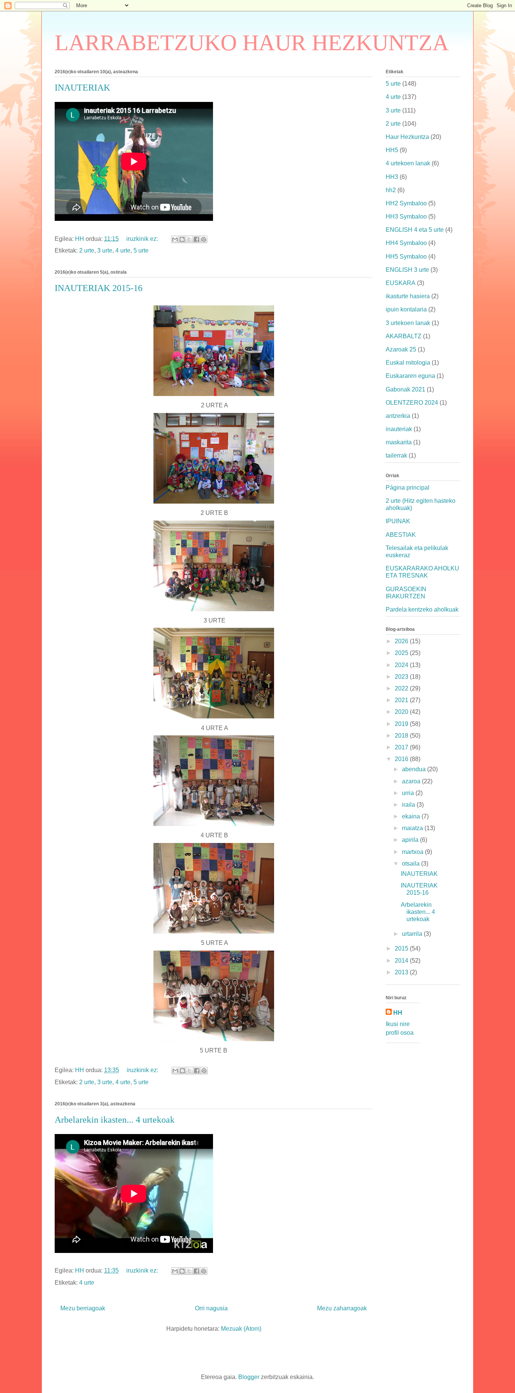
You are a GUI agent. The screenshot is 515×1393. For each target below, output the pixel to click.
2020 (402, 712)
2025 (402, 653)
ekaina (412, 816)
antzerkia (398, 416)
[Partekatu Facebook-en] (196, 239)
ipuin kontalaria (406, 309)
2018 (402, 735)
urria (408, 793)
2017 (402, 747)
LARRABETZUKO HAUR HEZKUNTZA (252, 42)
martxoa (413, 852)
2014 (402, 960)
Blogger (248, 1377)
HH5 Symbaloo (406, 256)
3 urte (104, 250)
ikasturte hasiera (408, 296)
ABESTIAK (401, 535)
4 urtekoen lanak (408, 163)
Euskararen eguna (410, 376)
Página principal (407, 487)
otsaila (411, 863)
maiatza (413, 828)
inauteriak (399, 429)
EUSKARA (400, 283)
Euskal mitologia (408, 362)
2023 (402, 676)
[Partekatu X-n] (189, 239)
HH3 (392, 177)
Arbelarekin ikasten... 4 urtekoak (115, 1120)
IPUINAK (398, 521)
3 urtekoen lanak (408, 323)
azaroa (412, 781)
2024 (402, 665)
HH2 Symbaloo (406, 203)
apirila (411, 840)
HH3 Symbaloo (406, 216)
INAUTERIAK (82, 87)
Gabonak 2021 (405, 389)
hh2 (391, 190)
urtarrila (413, 934)
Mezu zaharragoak (342, 1308)
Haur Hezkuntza (407, 137)
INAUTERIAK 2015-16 (99, 288)
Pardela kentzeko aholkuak (422, 609)
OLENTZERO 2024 (412, 402)
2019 (402, 724)
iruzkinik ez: (142, 239)
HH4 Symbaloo (406, 243)
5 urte (141, 250)
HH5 (392, 150)
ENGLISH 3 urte (407, 270)
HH (397, 1012)
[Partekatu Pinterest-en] (203, 239)
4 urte (122, 250)
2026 (402, 641)
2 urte (86, 250)
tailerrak (396, 455)
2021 (402, 700)
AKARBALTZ (404, 336)
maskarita (399, 442)
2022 (402, 688)
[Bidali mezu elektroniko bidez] (175, 239)
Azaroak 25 (401, 349)
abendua (414, 769)
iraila (409, 804)
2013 (402, 972)
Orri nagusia (211, 1308)
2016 (402, 759)
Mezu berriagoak (82, 1308)
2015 (402, 948)
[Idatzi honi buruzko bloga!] (182, 239)
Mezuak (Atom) (241, 1328)
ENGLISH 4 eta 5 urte (415, 230)
